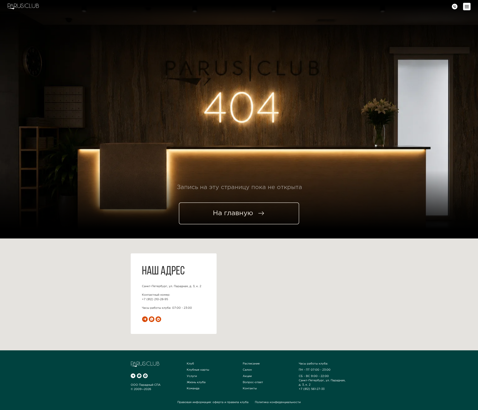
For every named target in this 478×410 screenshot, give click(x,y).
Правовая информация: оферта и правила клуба (213, 402)
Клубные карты (198, 370)
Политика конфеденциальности (278, 402)
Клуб (190, 363)
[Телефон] (454, 6)
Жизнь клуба (196, 382)
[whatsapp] (151, 319)
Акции (247, 376)
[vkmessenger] (158, 319)
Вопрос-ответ (253, 382)
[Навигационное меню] (467, 6)
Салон (247, 370)
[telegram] (145, 319)
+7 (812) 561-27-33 (312, 389)
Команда (193, 388)
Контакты (250, 388)
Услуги (192, 376)
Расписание (251, 363)
